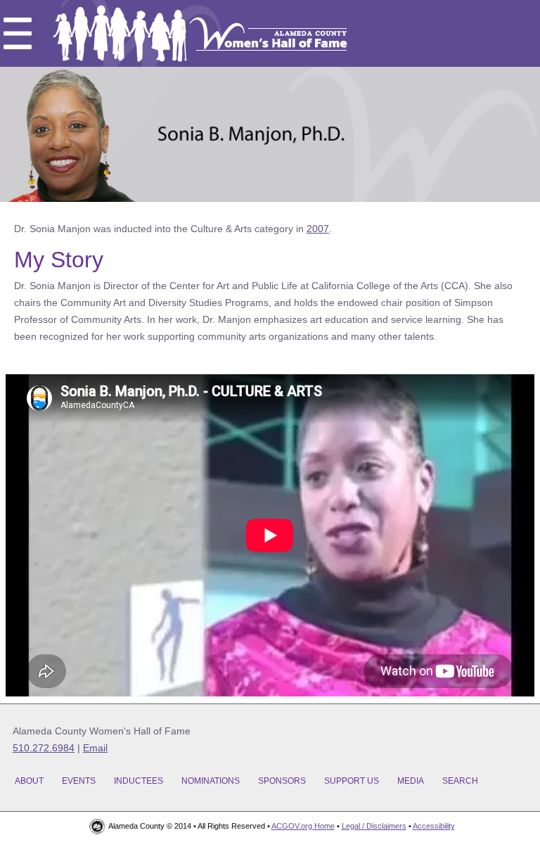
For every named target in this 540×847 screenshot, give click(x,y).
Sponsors (282, 781)
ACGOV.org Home (303, 826)
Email (95, 747)
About (29, 781)
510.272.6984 (44, 747)
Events (79, 781)
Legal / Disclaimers (374, 826)
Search (460, 781)
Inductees (138, 781)
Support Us (351, 781)
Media (410, 781)
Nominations (210, 781)
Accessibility (434, 826)
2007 (318, 228)
